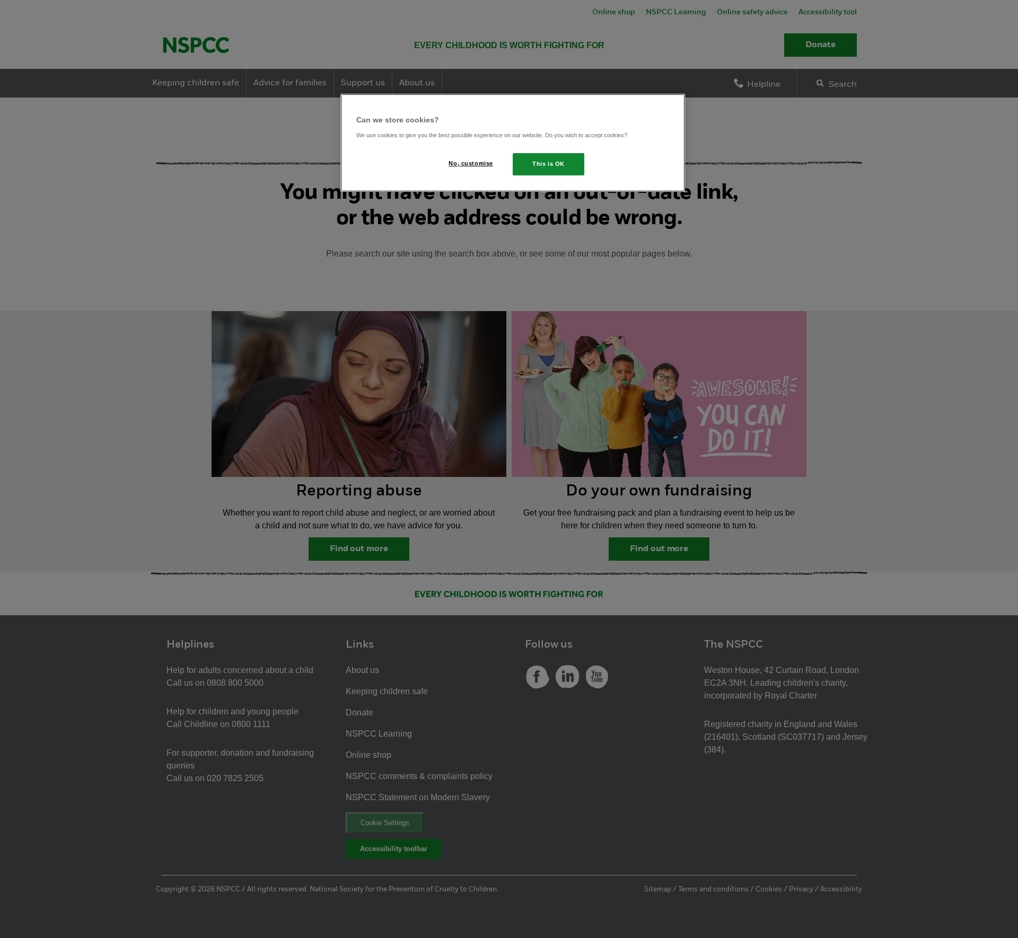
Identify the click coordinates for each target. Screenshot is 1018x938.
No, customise (471, 163)
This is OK (548, 164)
